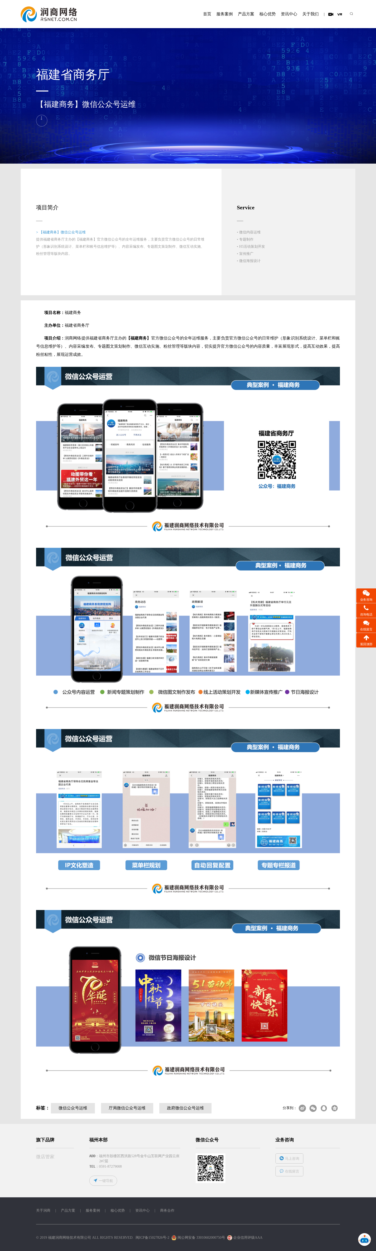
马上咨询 (292, 1159)
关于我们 (310, 14)
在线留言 (292, 1171)
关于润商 (43, 1210)
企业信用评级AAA (247, 1237)
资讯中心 (289, 14)
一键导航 (106, 1181)
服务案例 (224, 14)
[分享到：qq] (323, 1108)
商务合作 (167, 1210)
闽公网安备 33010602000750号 (200, 1237)
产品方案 (246, 14)
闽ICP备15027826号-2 (152, 1237)
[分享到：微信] (313, 1108)
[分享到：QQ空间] (334, 1108)
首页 (207, 14)
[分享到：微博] (302, 1108)
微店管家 (45, 1156)
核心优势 (267, 14)
